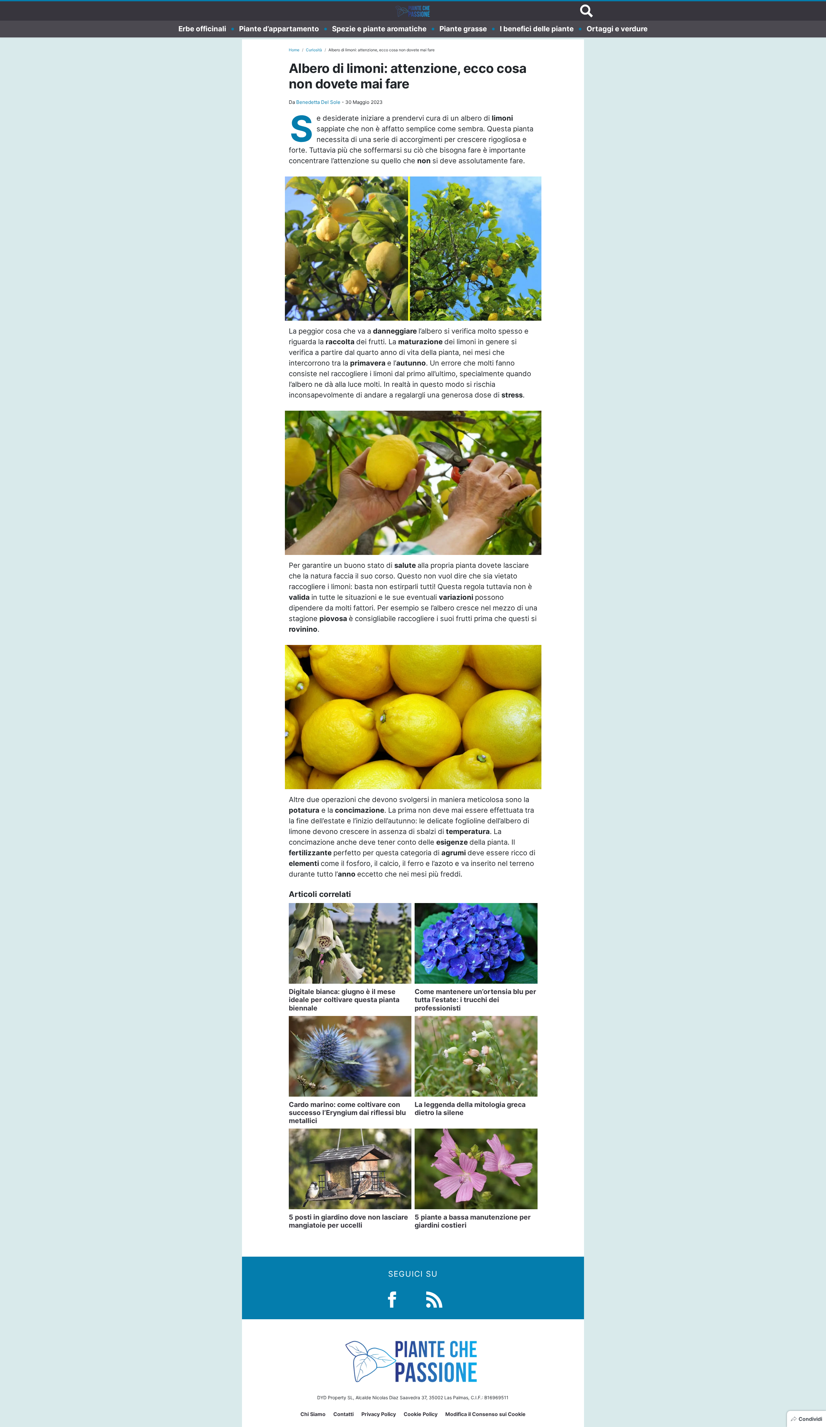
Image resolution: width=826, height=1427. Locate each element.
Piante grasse (463, 29)
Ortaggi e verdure (617, 29)
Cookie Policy (421, 1414)
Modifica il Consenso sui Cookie (485, 1414)
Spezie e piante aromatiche (379, 29)
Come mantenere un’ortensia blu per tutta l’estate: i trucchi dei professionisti (475, 1000)
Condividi (810, 1419)
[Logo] (413, 11)
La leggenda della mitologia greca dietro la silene (470, 1108)
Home (294, 49)
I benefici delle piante (537, 29)
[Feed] (434, 1298)
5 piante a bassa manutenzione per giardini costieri (473, 1221)
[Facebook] (392, 1298)
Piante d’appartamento (279, 29)
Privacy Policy (378, 1414)
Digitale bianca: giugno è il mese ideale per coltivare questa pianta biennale (344, 1000)
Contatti (343, 1414)
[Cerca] (586, 11)
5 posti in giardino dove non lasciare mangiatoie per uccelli (348, 1221)
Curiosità (314, 49)
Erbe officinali (202, 29)
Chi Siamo (313, 1414)
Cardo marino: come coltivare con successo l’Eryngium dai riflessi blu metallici (347, 1112)
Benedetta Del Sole (318, 102)
